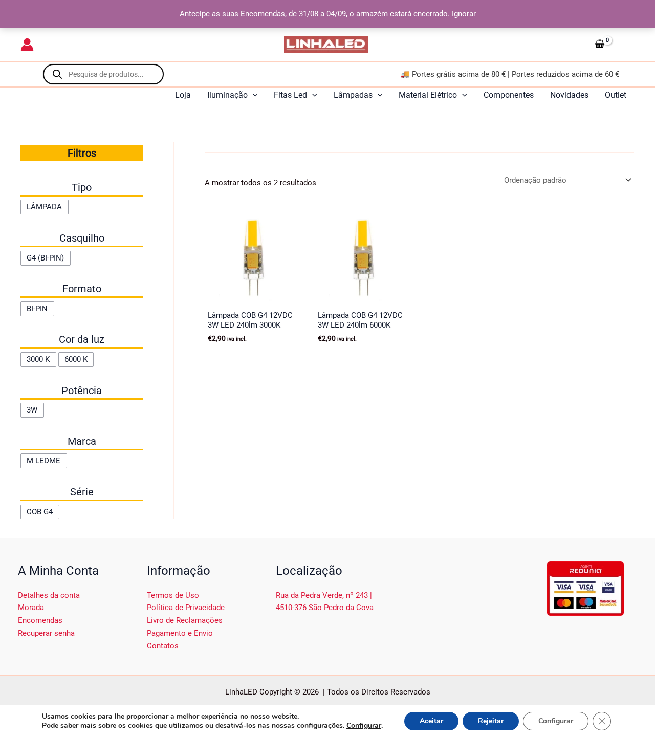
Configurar (363, 725)
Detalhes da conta (49, 595)
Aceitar (431, 721)
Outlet (615, 95)
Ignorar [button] (464, 13)
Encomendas (40, 620)
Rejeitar (491, 721)
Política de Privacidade (186, 607)
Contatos (163, 646)
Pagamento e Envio (180, 633)
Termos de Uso (173, 595)
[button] (253, 95)
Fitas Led (290, 95)
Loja (183, 95)
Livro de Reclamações (185, 620)
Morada (31, 607)
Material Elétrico (428, 95)
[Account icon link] (27, 44)
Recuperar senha (46, 633)
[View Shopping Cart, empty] (613, 44)
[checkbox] (44, 207)
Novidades (569, 95)
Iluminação (227, 95)
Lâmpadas (353, 95)
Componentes (509, 95)
